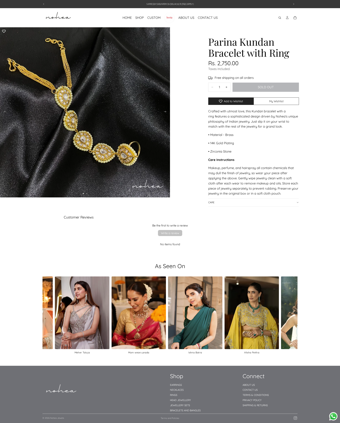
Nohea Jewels (57, 418)
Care (211, 202)
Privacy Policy (252, 400)
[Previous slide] (44, 4)
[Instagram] (295, 418)
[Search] (280, 18)
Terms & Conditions (256, 395)
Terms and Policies (170, 418)
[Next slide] (294, 4)
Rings (173, 395)
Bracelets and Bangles (185, 410)
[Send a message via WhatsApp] (333, 416)
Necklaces (177, 389)
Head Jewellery (180, 400)
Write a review (170, 233)
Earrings (176, 384)
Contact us (250, 389)
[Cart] (295, 18)
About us (249, 384)
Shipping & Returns (255, 405)
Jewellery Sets (180, 405)
